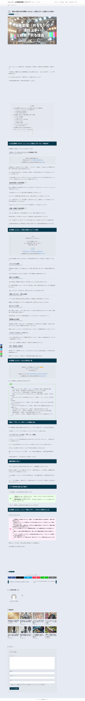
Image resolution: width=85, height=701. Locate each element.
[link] (22, 595)
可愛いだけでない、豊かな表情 (22, 119)
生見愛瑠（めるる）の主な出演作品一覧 (22, 127)
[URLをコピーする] (53, 578)
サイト (11, 680)
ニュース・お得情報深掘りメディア (19, 2)
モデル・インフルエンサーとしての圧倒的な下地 (25, 109)
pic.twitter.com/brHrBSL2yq (37, 160)
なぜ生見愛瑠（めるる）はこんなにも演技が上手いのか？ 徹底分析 (28, 108)
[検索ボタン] (76, 2)
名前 (11, 671)
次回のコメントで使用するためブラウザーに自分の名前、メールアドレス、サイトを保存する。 (28, 684)
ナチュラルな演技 (19, 116)
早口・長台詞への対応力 (20, 125)
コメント (12, 655)
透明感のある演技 (19, 122)
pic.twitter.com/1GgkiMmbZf (36, 251)
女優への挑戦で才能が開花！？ (22, 112)
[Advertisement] (32, 54)
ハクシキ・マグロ (14, 601)
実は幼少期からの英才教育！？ (22, 111)
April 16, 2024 (42, 253)
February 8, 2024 (41, 376)
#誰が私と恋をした (27, 251)
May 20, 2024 (42, 162)
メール (11, 675)
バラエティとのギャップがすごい (22, 124)
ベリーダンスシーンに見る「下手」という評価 (24, 131)
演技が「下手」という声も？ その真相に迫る (23, 129)
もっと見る (32, 133)
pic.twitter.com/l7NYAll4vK (42, 373)
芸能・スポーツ (11, 14)
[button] (12, 578)
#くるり (32, 249)
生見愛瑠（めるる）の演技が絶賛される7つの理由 (24, 114)
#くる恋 (32, 248)
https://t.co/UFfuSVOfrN (31, 373)
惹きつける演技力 (19, 117)
